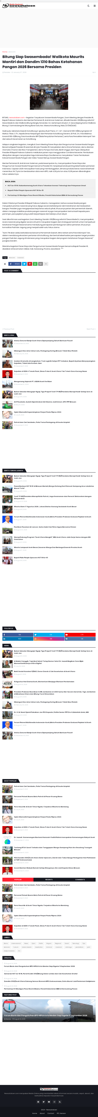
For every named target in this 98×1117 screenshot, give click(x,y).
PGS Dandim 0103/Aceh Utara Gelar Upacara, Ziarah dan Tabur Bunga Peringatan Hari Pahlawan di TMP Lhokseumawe (54, 859)
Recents (48, 879)
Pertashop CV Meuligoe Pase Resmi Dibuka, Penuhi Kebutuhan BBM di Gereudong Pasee (45, 195)
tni (19, 951)
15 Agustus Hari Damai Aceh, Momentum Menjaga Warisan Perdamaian (44, 682)
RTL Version (61, 1113)
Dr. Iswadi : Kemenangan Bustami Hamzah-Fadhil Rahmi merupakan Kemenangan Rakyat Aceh (54, 837)
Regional (58, 943)
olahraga (68, 947)
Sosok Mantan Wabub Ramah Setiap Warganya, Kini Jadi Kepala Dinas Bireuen (47, 868)
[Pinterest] (29, 264)
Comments (80, 879)
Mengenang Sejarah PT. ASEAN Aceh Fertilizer (33, 381)
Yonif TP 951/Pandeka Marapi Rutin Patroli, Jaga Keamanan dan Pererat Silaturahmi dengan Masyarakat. (53, 497)
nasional (20, 258)
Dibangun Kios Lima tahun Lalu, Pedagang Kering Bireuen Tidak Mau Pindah (45, 351)
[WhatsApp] (35, 264)
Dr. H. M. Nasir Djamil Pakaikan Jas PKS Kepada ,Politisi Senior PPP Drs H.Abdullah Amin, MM (51, 712)
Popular (17, 879)
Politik (41, 943)
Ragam (48, 943)
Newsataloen (51, 1110)
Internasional (16, 943)
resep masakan (9, 951)
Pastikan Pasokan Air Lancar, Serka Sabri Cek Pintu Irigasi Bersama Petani (45, 527)
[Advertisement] (49, 28)
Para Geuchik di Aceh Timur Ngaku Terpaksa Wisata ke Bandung (41, 807)
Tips (84, 943)
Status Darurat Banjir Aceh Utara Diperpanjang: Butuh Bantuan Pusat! (43, 341)
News (26, 943)
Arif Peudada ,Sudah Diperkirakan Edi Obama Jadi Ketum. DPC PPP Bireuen (45, 402)
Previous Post (9, 329)
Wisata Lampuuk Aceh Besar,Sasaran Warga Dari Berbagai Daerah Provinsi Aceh (48, 547)
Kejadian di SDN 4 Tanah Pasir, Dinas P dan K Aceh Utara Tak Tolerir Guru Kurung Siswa (50, 371)
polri (88, 947)
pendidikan (79, 947)
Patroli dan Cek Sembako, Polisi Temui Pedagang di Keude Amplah (42, 422)
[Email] (40, 264)
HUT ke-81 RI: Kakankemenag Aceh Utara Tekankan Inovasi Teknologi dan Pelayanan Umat (47, 185)
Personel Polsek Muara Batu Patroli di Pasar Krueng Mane (38, 796)
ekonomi (12, 52)
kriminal (49, 947)
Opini (33, 943)
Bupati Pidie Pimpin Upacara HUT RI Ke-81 (26, 190)
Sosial (67, 943)
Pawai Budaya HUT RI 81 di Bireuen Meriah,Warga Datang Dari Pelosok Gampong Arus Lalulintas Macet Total (54, 487)
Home (4, 52)
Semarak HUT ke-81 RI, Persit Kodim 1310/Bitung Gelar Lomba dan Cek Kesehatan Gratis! (41, 974)
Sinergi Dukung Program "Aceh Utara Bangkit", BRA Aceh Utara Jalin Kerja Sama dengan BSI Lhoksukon (52, 538)
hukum (16, 947)
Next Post (90, 329)
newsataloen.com (16, 117)
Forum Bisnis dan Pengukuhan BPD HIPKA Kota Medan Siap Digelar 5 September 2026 (39, 966)
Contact (50, 1113)
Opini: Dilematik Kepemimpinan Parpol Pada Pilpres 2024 (37, 412)
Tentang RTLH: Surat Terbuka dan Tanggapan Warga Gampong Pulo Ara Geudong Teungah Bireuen (53, 849)
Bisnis (6, 943)
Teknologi (75, 943)
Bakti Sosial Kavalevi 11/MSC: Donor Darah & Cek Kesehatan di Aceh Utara (44, 671)
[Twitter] (24, 264)
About (42, 1113)
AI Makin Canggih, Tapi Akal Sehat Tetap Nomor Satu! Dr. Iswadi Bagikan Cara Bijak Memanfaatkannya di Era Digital (48, 662)
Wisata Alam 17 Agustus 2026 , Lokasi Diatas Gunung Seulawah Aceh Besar (45, 507)
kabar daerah (27, 947)
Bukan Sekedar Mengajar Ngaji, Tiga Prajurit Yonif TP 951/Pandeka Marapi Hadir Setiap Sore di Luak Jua (53, 393)
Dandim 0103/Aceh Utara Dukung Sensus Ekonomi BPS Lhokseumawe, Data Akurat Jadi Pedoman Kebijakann (49, 981)
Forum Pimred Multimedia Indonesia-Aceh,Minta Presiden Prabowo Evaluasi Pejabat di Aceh (52, 517)
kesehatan (39, 947)
